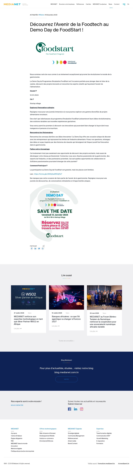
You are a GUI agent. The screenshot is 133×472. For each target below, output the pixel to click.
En (128, 4)
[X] (39, 248)
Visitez (66, 379)
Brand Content (72, 443)
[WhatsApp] (42, 248)
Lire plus (17, 328)
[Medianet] (15, 3)
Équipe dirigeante (16, 438)
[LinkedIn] (35, 248)
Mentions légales (16, 448)
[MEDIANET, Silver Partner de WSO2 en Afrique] (28, 297)
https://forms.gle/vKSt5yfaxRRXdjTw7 (48, 174)
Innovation (14, 446)
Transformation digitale (104, 433)
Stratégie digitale (73, 433)
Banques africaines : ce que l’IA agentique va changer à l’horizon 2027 (66, 319)
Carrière (88, 4)
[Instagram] (81, 409)
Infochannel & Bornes (46, 441)
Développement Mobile (47, 436)
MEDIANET (54, 4)
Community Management (76, 436)
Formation (99, 443)
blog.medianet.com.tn (66, 372)
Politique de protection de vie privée (22, 451)
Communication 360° (103, 436)
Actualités (34, 15)
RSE (12, 441)
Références (80, 4)
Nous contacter (17, 405)
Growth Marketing (102, 438)
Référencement (73, 438)
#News (41, 15)
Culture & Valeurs (16, 436)
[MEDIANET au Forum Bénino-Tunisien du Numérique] (104, 297)
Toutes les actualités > (66, 341)
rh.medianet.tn (123, 463)
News (110, 4)
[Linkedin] (75, 409)
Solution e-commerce (47, 438)
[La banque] (66, 297)
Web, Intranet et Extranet (47, 433)
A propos (14, 433)
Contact (116, 4)
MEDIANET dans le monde (19, 443)
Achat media (72, 441)
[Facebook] (31, 248)
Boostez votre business (67, 4)
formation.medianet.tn (106, 463)
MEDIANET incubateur (100, 4)
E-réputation (100, 441)
